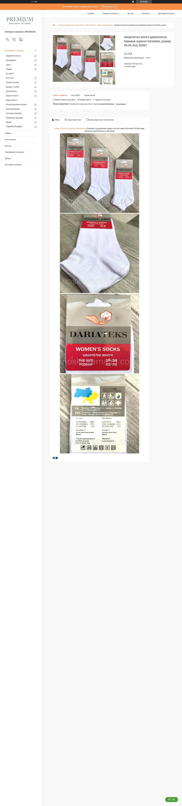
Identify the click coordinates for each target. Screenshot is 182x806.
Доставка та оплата (13, 165)
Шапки (8, 122)
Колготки (9, 78)
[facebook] (54, 458)
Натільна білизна (13, 109)
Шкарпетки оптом (13, 56)
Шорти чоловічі (12, 96)
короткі (83, 128)
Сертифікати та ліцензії (14, 152)
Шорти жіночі (11, 100)
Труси (8, 65)
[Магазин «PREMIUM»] (21, 20)
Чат (173, 800)
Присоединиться (109, 6)
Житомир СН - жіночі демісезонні (99, 25)
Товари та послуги (109, 13)
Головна (90, 13)
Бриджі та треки (12, 87)
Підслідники (11, 60)
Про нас (8, 146)
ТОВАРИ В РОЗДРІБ (14, 127)
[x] (57, 458)
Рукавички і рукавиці (14, 118)
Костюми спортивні (14, 113)
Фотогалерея (10, 140)
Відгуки (8, 158)
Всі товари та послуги (14, 51)
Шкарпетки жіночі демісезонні (67, 128)
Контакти (146, 13)
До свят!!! (10, 74)
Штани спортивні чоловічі (16, 105)
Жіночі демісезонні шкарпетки (71, 25)
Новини (8, 133)
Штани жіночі (11, 91)
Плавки (9, 69)
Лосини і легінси (12, 82)
